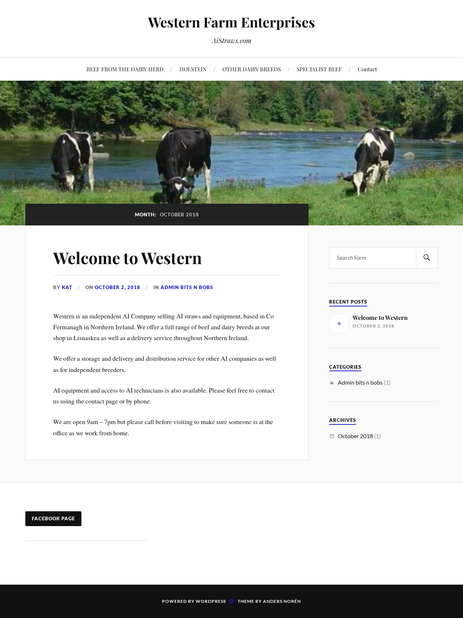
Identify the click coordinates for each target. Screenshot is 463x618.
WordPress (211, 601)
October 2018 (355, 435)
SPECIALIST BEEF (319, 69)
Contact (367, 69)
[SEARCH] (427, 257)
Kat (67, 287)
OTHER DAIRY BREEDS (251, 69)
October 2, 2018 (117, 287)
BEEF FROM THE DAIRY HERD (124, 69)
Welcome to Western (127, 257)
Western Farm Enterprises (231, 22)
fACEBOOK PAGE (53, 518)
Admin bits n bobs (187, 287)
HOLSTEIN (193, 69)
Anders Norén (282, 601)
